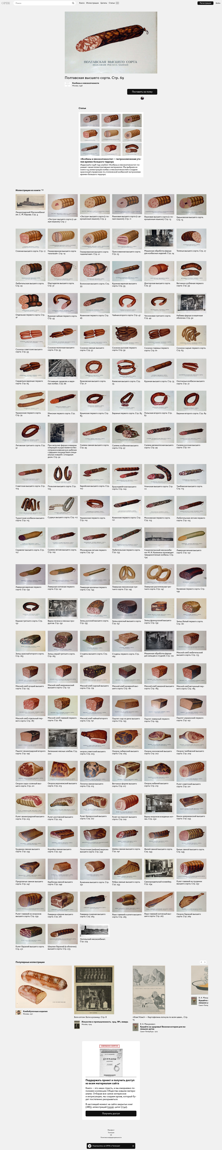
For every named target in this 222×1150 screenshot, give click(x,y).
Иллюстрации (92, 3)
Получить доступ (111, 1113)
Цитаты (103, 3)
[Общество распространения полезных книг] (6, 3)
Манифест (111, 1130)
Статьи (112, 3)
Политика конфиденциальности (111, 1137)
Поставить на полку (142, 91)
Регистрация (205, 3)
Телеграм (111, 1132)
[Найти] (72, 3)
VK (111, 1135)
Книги (82, 3)
